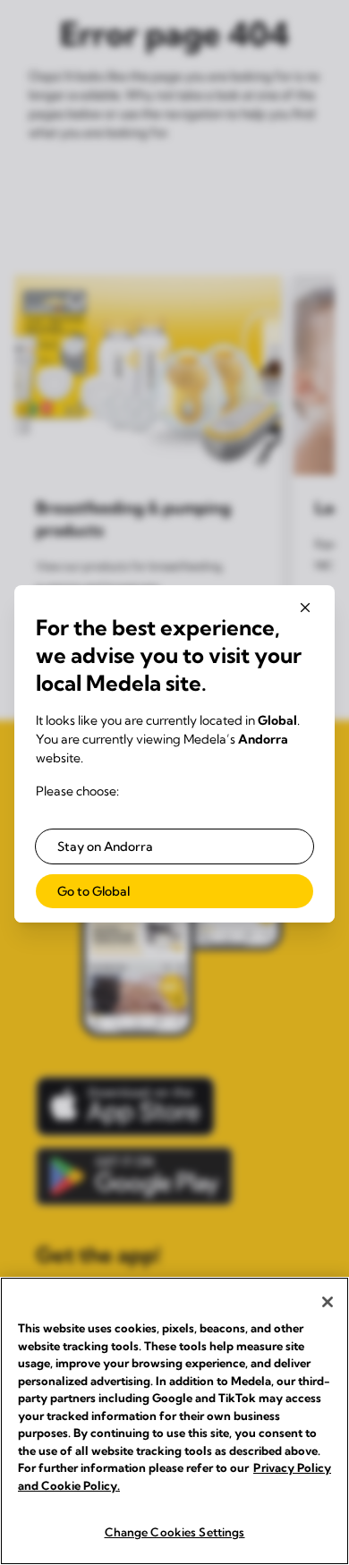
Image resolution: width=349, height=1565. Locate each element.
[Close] (327, 1302)
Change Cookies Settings (175, 1532)
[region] (174, 1421)
